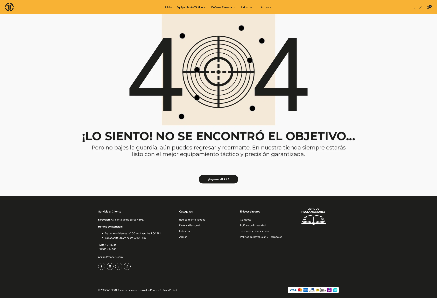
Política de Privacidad (253, 225)
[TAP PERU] (9, 7)
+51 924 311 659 (107, 244)
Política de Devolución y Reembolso (261, 236)
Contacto (245, 219)
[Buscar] (413, 7)
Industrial (185, 231)
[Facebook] (101, 266)
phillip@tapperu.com (110, 257)
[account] (420, 7)
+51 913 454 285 (107, 249)
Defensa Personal (189, 225)
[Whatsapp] (127, 266)
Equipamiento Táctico (192, 219)
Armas (183, 236)
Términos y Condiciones (254, 231)
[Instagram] (110, 266)
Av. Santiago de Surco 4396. (127, 219)
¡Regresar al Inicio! (218, 179)
